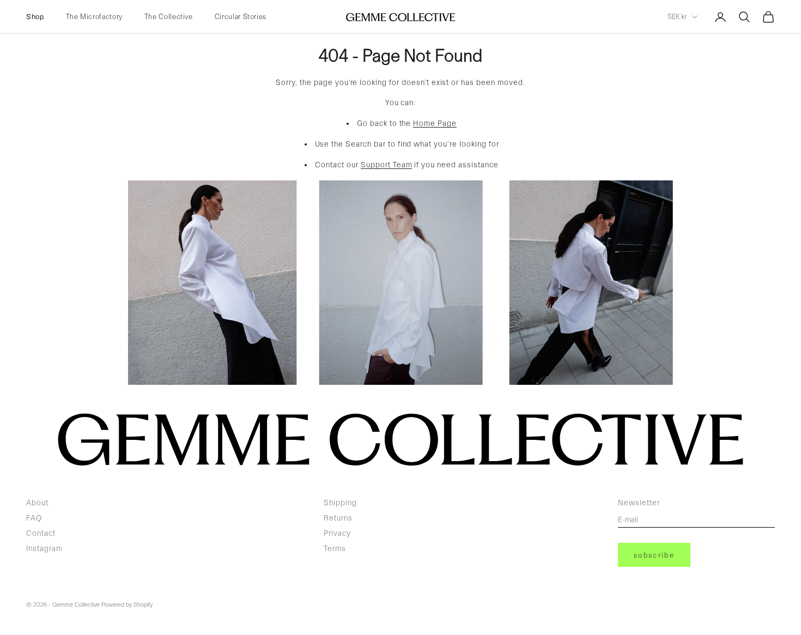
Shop (35, 17)
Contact (41, 533)
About (37, 502)
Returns (338, 517)
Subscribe (654, 555)
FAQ (34, 517)
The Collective (168, 17)
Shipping (340, 502)
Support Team (386, 164)
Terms (335, 548)
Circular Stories (240, 17)
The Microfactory (94, 17)
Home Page (435, 123)
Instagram (44, 548)
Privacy (337, 533)
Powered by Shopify (127, 604)
